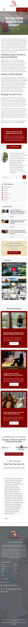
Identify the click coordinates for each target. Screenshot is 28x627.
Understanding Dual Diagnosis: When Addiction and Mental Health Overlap (17, 211)
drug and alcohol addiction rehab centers (13, 121)
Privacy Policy (23, 622)
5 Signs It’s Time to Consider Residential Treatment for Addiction (17, 221)
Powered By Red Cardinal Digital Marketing (10, 622)
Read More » (12, 216)
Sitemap (14, 624)
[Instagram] (5, 591)
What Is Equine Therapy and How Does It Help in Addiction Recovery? (18, 232)
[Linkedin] (6, 591)
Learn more (14, 343)
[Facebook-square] (1, 591)
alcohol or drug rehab (7, 52)
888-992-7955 (14, 249)
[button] (2, 498)
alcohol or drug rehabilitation (8, 68)
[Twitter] (3, 591)
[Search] (24, 177)
